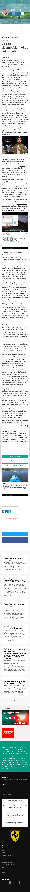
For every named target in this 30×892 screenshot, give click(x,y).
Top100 (18, 766)
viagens (23, 766)
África (11, 768)
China (13, 749)
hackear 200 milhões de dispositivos (13, 75)
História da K (5, 755)
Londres (4, 760)
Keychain (22, 166)
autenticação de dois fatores (19, 270)
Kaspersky (4, 867)
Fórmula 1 (4, 753)
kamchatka (23, 757)
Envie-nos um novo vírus (8, 864)
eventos (15, 751)
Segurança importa (8, 29)
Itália (12, 757)
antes (19, 132)
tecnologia (11, 766)
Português (23, 2)
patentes (12, 762)
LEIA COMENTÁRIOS (9, 508)
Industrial (18, 755)
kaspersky (4, 759)
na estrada (5, 762)
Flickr (25, 882)
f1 (19, 751)
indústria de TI (6, 757)
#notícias (14, 37)
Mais (15, 700)
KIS (18, 759)
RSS (3, 886)
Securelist (4, 872)
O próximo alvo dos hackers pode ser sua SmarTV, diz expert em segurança (15, 806)
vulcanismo (5, 768)
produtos (18, 762)
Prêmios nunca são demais (13, 558)
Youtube (21, 882)
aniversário (23, 747)
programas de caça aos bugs (16, 210)
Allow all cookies (15, 456)
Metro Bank (24, 262)
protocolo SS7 (13, 285)
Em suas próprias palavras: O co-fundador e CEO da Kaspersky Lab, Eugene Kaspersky (15, 823)
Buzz (13, 26)
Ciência (4, 751)
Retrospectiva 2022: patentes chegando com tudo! (14, 606)
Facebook (11, 13)
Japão (17, 757)
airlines (12, 747)
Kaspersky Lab (12, 759)
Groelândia (12, 753)
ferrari (23, 751)
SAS (8, 764)
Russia (3, 764)
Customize (14, 460)
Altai (17, 747)
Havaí (26, 753)
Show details (21, 451)
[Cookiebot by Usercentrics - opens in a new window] (21, 426)
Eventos (20, 26)
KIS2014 (23, 759)
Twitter (13, 13)
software (25, 764)
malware (10, 760)
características (6, 749)
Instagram (16, 13)
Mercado (17, 760)
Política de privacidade (8, 862)
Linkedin (19, 13)
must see (23, 760)
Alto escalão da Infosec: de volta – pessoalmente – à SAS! (14, 581)
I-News (12, 755)
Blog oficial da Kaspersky (9, 870)
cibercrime (19, 749)
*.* (8, 26)
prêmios (25, 762)
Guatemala (20, 753)
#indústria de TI (6, 37)
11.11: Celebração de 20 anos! (14, 628)
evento (9, 751)
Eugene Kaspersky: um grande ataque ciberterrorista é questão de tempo (15, 814)
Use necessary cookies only (15, 465)
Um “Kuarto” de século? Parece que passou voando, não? (14, 682)
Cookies (4, 875)
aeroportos (5, 747)
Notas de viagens (22, 29)
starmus (4, 766)
